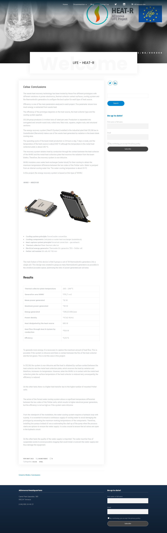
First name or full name (115, 122)
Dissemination (79, 4)
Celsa (34, 462)
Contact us (104, 4)
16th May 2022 (28, 459)
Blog (92, 4)
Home (65, 4)
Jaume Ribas (43, 459)
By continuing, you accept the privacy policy (125, 144)
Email (109, 133)
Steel (41, 462)
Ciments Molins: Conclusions (29, 475)
